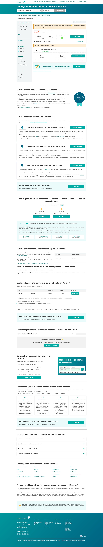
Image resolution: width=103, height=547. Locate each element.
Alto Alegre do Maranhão (22, 467)
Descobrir (76, 422)
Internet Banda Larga (24, 18)
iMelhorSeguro (68, 530)
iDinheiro (67, 528)
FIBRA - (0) (22, 48)
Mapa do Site (47, 527)
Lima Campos (73, 471)
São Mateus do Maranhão (39, 476)
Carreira (56, 522)
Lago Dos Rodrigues (56, 471)
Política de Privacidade (49, 522)
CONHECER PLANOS (77, 127)
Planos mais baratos (45, 15)
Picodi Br (67, 525)
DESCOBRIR (78, 66)
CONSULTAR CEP (29, 377)
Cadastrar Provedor (81, 1)
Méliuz (66, 524)
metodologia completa (25, 107)
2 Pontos (21, 74)
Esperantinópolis (55, 469)
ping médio (47, 169)
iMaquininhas (67, 529)
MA (29, 18)
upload (63, 136)
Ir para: (18, 15)
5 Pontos (21, 78)
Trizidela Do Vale (73, 476)
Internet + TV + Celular (24, 65)
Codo (71, 467)
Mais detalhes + (80, 41)
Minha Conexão (68, 522)
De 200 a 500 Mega (23, 26)
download (58, 136)
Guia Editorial (36, 524)
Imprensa (36, 523)
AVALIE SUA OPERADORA (51, 345)
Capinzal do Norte (55, 467)
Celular (41, 1)
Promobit (67, 527)
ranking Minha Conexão (22, 255)
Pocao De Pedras (55, 474)
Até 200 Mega (22, 25)
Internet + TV (22, 60)
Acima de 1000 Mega (23, 29)
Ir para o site (78, 55)
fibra (37, 136)
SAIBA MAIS (76, 186)
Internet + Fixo (22, 61)
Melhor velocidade (36, 15)
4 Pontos (21, 77)
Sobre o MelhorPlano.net (38, 522)
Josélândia (36, 471)
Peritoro (31, 18)
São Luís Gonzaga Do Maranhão (23, 476)
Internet (36, 1)
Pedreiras (19, 474)
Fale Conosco (47, 524)
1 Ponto (21, 73)
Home (18, 18)
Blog (45, 525)
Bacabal (36, 467)
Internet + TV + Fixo (23, 64)
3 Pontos (21, 76)
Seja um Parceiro (58, 523)
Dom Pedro (36, 469)
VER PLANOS (41, 216)
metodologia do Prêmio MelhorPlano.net (38, 122)
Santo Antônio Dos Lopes (75, 474)
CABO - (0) (21, 49)
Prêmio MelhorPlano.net (26, 15)
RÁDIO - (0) (22, 51)
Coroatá (18, 469)
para (43, 21)
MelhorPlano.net (51, 93)
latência (82, 175)
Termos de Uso (47, 523)
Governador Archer (73, 469)
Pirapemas (36, 474)
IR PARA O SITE (77, 36)
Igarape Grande (20, 471)
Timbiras (54, 476)
